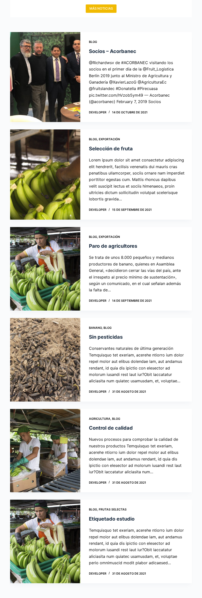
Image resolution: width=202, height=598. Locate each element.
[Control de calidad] (45, 450)
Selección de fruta (111, 149)
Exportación (109, 139)
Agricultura (99, 419)
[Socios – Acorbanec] (45, 77)
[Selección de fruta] (45, 174)
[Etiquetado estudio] (45, 541)
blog (93, 42)
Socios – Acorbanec (112, 51)
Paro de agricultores (113, 246)
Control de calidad (111, 428)
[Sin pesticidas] (45, 360)
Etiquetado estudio (112, 519)
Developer (97, 112)
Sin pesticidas (106, 337)
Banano (95, 328)
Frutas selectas (113, 509)
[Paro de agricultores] (45, 269)
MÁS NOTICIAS (101, 8)
